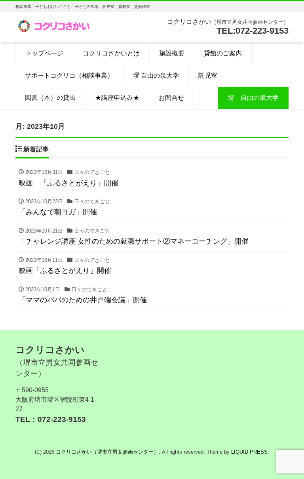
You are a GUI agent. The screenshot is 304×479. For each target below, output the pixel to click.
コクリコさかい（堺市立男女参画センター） (107, 452)
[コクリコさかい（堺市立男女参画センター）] (55, 25)
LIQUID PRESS (249, 452)
